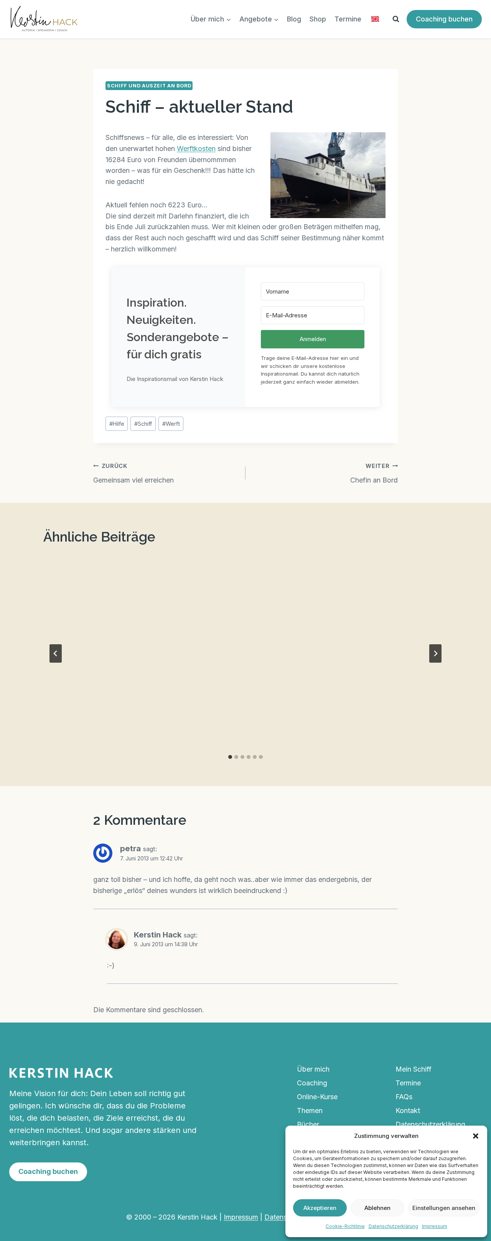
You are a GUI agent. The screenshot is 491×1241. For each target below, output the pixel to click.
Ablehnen (377, 1207)
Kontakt (407, 1110)
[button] (475, 1136)
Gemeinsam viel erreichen (133, 473)
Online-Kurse (317, 1097)
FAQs (403, 1097)
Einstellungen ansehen (443, 1207)
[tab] (230, 757)
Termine (347, 19)
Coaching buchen (444, 19)
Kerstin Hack (157, 934)
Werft (171, 423)
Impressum (434, 1226)
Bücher (308, 1124)
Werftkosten (196, 148)
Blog (294, 19)
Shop (318, 19)
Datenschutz (284, 1217)
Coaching (312, 1083)
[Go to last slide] (55, 653)
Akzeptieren (319, 1207)
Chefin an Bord (374, 473)
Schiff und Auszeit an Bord (149, 86)
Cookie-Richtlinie (345, 1226)
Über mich (313, 1069)
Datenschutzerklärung (393, 1226)
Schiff (143, 423)
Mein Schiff (413, 1069)
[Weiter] (435, 653)
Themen (310, 1110)
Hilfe (116, 423)
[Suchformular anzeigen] (396, 19)
